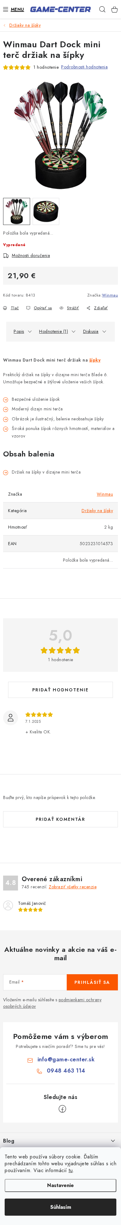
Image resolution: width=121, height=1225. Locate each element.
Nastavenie (60, 1185)
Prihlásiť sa (92, 982)
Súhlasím (60, 1207)
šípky (95, 360)
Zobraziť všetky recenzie (72, 887)
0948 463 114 (66, 1071)
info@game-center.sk (66, 1059)
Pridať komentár (60, 819)
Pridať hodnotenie (60, 690)
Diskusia (91, 331)
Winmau (110, 295)
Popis (19, 331)
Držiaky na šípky (97, 510)
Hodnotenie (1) (53, 331)
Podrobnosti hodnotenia (84, 67)
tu (71, 1170)
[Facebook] (62, 1109)
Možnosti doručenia (31, 255)
